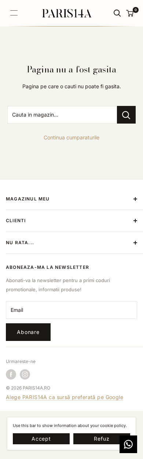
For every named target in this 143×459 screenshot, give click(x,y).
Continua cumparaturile (71, 137)
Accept (41, 438)
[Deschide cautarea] (117, 13)
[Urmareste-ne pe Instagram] (25, 374)
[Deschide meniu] (14, 12)
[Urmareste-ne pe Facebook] (11, 374)
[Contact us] (128, 444)
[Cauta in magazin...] (126, 115)
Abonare (28, 332)
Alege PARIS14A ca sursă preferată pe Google (64, 397)
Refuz (101, 438)
